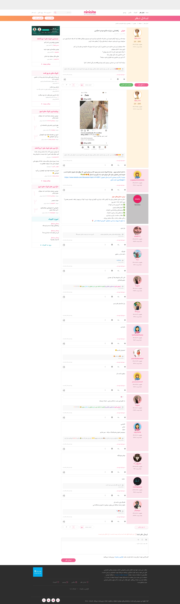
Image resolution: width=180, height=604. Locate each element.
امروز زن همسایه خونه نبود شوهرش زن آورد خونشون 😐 (48, 136)
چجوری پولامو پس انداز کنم (51, 42)
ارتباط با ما (73, 589)
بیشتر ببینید (46, 64)
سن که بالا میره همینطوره (51, 97)
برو (82, 85)
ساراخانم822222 (51, 121)
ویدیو (124, 13)
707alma (53, 130)
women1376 (55, 157)
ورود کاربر (40, 13)
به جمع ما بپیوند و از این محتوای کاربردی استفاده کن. (109, 221)
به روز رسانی (141, 527)
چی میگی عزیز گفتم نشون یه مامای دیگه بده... (46, 89)
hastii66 (53, 203)
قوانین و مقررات (84, 589)
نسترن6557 (56, 45)
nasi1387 (56, 59)
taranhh (57, 52)
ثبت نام (34, 13)
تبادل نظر (142, 13)
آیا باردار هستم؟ (54, 240)
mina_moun (52, 139)
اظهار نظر (140, 85)
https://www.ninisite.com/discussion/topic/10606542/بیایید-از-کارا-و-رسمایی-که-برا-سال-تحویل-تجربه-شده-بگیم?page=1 (95, 178)
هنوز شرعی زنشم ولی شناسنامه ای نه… (49, 126)
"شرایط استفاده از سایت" (121, 575)
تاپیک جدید (50, 18)
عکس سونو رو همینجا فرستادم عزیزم (48, 81)
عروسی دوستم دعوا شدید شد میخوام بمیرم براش (48, 117)
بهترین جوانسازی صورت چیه (51, 49)
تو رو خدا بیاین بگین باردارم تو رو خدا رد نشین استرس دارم (46, 78)
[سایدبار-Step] (46, 30)
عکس (129, 13)
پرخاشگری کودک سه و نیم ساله (51, 226)
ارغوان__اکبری (55, 166)
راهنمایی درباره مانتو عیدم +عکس (106, 30)
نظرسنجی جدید (38, 18)
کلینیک (135, 13)
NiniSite (137, 205)
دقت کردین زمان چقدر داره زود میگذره (48, 95)
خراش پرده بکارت (54, 87)
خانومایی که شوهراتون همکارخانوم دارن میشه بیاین (49, 209)
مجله (147, 13)
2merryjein (52, 213)
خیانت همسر (55, 201)
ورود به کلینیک (46, 245)
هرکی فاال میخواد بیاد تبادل (51, 56)
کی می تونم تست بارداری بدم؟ (50, 233)
